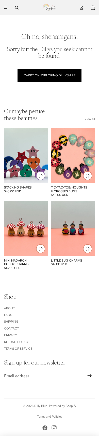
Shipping (11, 322)
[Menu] (6, 8)
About (9, 308)
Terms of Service (18, 349)
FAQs (8, 315)
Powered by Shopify (62, 406)
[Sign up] (89, 375)
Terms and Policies (49, 417)
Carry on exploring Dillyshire (49, 75)
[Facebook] (45, 428)
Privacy (10, 335)
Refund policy (16, 342)
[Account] (81, 7)
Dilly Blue (40, 406)
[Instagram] (54, 428)
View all (90, 119)
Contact (11, 328)
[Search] (16, 7)
